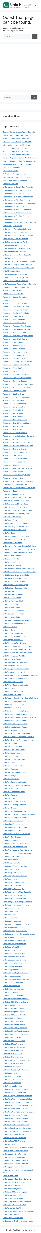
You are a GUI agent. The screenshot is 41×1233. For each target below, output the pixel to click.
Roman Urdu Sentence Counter (15, 381)
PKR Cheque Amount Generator (15, 174)
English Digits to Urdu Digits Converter (17, 135)
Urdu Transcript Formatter (13, 1086)
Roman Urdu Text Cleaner (13, 417)
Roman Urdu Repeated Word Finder (16, 365)
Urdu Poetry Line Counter (12, 885)
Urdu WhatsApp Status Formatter (15, 1118)
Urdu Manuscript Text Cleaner (14, 643)
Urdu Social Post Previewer (13, 1044)
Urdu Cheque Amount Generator (15, 232)
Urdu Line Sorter (9, 630)
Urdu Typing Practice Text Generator (17, 1202)
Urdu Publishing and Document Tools (17, 523)
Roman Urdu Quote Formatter (14, 358)
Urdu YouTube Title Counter (13, 1135)
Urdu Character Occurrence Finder (16, 575)
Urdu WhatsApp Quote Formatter (15, 1109)
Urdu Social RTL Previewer (13, 1050)
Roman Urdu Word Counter (13, 465)
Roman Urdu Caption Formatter (15, 297)
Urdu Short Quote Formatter (13, 995)
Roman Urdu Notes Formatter (14, 349)
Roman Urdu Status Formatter (14, 404)
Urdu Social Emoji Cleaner (13, 1018)
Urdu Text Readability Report (14, 792)
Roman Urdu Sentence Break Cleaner (17, 378)
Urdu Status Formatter (11, 1073)
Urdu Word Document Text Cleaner (16, 843)
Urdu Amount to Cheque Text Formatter (18, 187)
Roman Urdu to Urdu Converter (15, 433)
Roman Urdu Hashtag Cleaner (14, 332)
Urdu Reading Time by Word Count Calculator (20, 698)
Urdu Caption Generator (12, 921)
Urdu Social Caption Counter (14, 1008)
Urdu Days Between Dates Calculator (17, 255)
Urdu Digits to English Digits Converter (17, 265)
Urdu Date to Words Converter (14, 252)
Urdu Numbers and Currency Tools (16, 514)
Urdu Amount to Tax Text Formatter (16, 216)
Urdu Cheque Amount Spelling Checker (18, 235)
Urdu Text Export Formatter (13, 766)
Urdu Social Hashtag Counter (14, 1025)
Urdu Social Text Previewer (13, 1063)
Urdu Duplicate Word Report (13, 594)
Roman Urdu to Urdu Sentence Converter (19, 436)
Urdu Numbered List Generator (15, 662)
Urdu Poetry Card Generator (14, 873)
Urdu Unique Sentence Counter (15, 827)
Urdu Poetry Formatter (11, 879)
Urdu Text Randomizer (11, 788)
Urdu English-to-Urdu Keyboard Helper (18, 1147)
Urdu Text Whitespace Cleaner (14, 818)
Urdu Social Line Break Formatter (15, 1034)
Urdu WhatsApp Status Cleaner (15, 1115)
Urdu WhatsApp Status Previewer (16, 1122)
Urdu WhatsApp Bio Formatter (14, 1092)
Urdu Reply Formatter (11, 992)
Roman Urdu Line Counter (13, 342)
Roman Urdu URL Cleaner (13, 455)
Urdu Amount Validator (11, 219)
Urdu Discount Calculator (12, 271)
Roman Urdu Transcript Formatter (16, 439)
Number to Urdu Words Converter (16, 155)
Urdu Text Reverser (10, 795)
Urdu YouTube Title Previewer (14, 1141)
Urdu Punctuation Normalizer (14, 691)
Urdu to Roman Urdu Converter (15, 484)
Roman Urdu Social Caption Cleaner (16, 387)
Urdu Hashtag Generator (12, 966)
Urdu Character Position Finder (15, 578)
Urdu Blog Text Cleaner (12, 556)
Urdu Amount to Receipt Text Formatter (18, 206)
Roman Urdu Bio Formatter (13, 294)
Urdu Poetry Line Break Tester (14, 882)
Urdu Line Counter (10, 627)
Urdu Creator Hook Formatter (14, 940)
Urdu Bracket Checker (11, 559)
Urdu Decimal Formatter (12, 258)
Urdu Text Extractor (10, 769)
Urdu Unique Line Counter (13, 821)
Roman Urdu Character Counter (15, 300)
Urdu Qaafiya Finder (10, 911)
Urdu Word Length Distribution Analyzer (18, 853)
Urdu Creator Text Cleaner (13, 947)
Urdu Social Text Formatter (13, 1057)
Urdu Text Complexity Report (14, 750)
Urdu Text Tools (9, 533)
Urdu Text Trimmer (10, 808)
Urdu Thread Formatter (12, 1083)
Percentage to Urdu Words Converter (17, 164)
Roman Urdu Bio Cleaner (12, 290)
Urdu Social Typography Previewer (16, 1070)
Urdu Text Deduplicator (12, 756)
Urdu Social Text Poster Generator (16, 1060)
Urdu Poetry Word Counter (13, 908)
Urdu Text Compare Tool (12, 746)
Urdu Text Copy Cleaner (12, 753)
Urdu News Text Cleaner (12, 659)
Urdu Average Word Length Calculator (17, 552)
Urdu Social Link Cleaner (12, 1037)
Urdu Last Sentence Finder (13, 614)
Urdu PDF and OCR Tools (12, 517)
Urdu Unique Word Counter (13, 831)
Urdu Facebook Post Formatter (15, 960)
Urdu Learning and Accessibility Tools (17, 510)
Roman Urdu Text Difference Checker (17, 423)
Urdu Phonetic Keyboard (12, 1189)
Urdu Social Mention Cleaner (14, 1041)
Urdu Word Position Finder (13, 856)
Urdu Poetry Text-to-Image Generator (17, 902)
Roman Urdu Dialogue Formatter (15, 310)
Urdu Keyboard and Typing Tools (15, 507)
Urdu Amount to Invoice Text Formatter (18, 197)
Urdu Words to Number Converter (16, 287)
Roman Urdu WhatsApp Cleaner (15, 459)
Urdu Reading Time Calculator (14, 701)
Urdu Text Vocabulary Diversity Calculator (19, 814)
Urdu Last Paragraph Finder (13, 611)
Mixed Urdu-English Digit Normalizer (17, 145)
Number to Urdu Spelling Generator (16, 151)
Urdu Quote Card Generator (13, 989)
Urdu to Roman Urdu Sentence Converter (19, 488)
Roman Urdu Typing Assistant (14, 449)
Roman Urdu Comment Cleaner (15, 303)
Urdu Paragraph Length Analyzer (15, 672)
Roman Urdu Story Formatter (14, 407)
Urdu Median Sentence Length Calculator (19, 646)
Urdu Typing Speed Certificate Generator (18, 1211)
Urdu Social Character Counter (14, 1015)
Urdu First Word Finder (11, 607)
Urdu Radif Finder (9, 915)
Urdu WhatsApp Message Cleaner (16, 1102)
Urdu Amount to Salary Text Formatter (17, 213)
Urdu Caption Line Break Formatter (16, 924)
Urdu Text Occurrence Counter (14, 782)
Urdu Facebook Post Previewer (15, 963)
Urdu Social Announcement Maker (16, 999)
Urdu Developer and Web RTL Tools (16, 494)
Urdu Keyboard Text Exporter (14, 1182)
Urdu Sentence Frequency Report (16, 711)
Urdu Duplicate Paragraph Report (15, 585)
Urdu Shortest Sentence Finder (15, 727)
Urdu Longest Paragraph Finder (15, 633)
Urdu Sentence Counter (12, 708)
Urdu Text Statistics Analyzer (14, 801)
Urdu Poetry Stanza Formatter (14, 898)
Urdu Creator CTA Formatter (14, 937)
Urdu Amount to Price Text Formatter (17, 200)
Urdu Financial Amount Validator (15, 281)
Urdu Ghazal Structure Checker (15, 866)
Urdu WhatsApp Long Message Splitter (18, 1099)
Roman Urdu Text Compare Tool (15, 420)
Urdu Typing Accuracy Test (13, 1195)
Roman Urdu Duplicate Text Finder (16, 313)
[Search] (34, 36)
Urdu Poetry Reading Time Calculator (17, 892)
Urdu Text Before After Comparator (16, 733)
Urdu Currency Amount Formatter (15, 239)
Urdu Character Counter (12, 565)
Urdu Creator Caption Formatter (15, 931)
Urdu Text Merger (9, 776)
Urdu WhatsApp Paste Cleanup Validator (18, 1105)
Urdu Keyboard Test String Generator (17, 1179)
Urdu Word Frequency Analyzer (15, 847)
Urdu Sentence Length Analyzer (15, 714)
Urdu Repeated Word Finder (13, 704)
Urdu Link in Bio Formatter (13, 983)
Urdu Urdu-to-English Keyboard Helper (18, 1221)
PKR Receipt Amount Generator (15, 180)
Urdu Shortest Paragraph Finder (15, 724)
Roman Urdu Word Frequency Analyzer (18, 468)
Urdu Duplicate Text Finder (13, 591)
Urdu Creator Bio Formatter (13, 928)
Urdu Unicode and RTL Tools (14, 539)
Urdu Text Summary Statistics (14, 805)
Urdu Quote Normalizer (12, 695)
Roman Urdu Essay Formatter (14, 320)
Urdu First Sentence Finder (13, 604)
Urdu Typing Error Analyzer (13, 1198)
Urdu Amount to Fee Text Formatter (16, 193)
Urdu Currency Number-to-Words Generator (20, 245)
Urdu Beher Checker (10, 860)
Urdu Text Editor (9, 763)
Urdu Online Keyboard (11, 1185)
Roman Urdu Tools (10, 491)
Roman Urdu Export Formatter (14, 323)
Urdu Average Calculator (12, 226)
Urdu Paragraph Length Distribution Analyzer (20, 675)
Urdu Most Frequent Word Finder (15, 656)
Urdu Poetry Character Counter (15, 876)
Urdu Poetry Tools (10, 520)
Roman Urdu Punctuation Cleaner (16, 355)
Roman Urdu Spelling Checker (14, 391)
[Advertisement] (20, 66)
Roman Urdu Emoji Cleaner (13, 316)
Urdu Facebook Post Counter (14, 957)
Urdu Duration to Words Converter (16, 274)
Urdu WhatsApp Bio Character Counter (18, 1089)
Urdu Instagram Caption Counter (15, 973)
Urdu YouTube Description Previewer (17, 1131)
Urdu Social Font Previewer (13, 1021)
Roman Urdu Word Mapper (13, 472)
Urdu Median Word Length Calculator (17, 649)
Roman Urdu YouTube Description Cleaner (19, 481)
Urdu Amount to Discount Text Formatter (18, 190)
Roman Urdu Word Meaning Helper (16, 475)
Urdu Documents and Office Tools (16, 501)
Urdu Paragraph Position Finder (15, 679)
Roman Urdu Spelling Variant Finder (16, 397)
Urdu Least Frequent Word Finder (16, 624)
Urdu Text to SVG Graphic (13, 1080)
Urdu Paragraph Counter (12, 666)
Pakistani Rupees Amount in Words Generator (20, 158)
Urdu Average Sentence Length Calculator (19, 549)
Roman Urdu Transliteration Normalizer (18, 446)
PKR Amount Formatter (11, 168)
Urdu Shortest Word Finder (13, 730)
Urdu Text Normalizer (11, 779)
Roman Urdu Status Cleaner (13, 400)
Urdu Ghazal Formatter (11, 863)
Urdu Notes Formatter (11, 986)
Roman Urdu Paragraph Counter (15, 352)
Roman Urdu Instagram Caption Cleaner (18, 336)
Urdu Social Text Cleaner (12, 1054)
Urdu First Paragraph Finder (13, 601)
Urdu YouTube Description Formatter (17, 1128)
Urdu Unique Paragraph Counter (15, 824)
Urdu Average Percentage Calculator (17, 229)
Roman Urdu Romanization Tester (16, 375)
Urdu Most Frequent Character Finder (17, 653)
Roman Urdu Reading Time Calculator (17, 362)
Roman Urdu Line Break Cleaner (15, 339)
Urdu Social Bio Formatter (13, 1005)
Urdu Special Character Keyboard (16, 1192)
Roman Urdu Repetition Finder (14, 368)
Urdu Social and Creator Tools (14, 530)
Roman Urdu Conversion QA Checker (17, 307)
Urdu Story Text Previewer (13, 1076)
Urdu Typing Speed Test (12, 1214)
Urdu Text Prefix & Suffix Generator (16, 785)
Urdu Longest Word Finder (13, 640)
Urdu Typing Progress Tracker (14, 1205)
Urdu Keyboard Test (10, 1176)
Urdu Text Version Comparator (14, 811)
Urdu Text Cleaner (10, 743)
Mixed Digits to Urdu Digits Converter (17, 142)
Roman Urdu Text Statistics (13, 429)
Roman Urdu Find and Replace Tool (16, 329)
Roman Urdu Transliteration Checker (17, 442)
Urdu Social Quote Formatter (14, 1047)
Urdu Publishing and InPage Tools (16, 527)
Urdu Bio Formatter (10, 918)
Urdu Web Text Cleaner (12, 837)
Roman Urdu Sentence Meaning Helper (18, 384)
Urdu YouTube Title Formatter (14, 1138)
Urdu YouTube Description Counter (16, 1125)
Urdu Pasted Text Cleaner (13, 682)
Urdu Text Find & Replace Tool (14, 772)
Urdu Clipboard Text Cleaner (14, 581)
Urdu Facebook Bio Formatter (14, 953)
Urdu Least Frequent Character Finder (17, 620)
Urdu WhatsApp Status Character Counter (19, 1112)
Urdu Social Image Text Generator (16, 1031)
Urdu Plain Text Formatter (13, 688)
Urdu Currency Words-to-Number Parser (18, 248)
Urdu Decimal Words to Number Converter (19, 261)
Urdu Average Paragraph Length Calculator (19, 546)
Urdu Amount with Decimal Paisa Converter (19, 223)
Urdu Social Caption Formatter (14, 1012)
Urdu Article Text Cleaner (12, 543)
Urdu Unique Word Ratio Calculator (16, 834)
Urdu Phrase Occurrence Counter (15, 685)
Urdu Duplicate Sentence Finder (15, 588)
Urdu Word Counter (10, 840)
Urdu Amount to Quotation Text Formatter (19, 203)
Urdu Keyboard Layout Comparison (16, 1160)
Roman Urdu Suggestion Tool (14, 410)
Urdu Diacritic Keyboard (12, 1144)
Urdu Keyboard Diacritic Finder (14, 1154)
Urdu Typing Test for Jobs (13, 1218)
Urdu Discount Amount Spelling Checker (18, 268)
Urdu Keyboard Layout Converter (15, 1164)
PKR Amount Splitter (10, 171)
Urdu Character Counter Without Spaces (18, 569)
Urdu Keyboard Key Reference (14, 1157)
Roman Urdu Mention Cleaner (14, 345)
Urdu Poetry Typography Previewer (16, 905)
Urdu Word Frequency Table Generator (18, 850)
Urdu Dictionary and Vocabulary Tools (17, 497)
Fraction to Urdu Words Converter (16, 138)
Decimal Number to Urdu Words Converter (19, 132)
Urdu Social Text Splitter (12, 1067)
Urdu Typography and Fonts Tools (16, 536)
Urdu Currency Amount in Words (15, 242)
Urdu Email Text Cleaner (12, 598)
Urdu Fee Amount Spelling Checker (16, 278)
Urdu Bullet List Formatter (13, 562)
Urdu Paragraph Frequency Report (16, 669)
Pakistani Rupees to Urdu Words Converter (19, 161)
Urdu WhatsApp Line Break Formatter (17, 1096)
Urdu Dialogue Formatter (12, 950)
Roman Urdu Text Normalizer (14, 426)
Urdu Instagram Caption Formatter (16, 976)
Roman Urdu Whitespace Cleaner (15, 462)
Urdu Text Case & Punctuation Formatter (18, 737)
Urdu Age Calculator (10, 184)
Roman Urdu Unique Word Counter (16, 452)
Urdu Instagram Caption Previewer (16, 979)
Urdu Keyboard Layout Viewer (14, 1167)
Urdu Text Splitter (9, 798)
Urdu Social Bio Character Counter (16, 1002)
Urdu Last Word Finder (11, 617)
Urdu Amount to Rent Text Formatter (17, 210)
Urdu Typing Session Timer (13, 1208)
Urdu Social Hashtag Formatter (15, 1028)
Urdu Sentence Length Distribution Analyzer (20, 717)
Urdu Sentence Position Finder (14, 721)
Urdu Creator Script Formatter (14, 944)
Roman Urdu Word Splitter (13, 478)
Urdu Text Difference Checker (14, 759)
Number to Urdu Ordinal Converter (16, 148)
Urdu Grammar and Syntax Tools (15, 504)
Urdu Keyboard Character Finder (15, 1151)
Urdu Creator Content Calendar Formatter (19, 934)
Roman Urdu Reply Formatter (14, 371)
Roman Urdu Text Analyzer (13, 413)
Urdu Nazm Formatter (11, 869)
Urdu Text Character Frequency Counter (18, 740)
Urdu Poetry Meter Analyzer (13, 889)
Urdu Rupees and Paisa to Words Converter (19, 284)
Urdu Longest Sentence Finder (14, 636)
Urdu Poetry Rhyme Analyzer (14, 895)
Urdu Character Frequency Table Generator (19, 572)
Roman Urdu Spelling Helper (14, 394)
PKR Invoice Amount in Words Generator (18, 177)
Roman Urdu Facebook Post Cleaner (17, 326)
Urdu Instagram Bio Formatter (14, 970)
